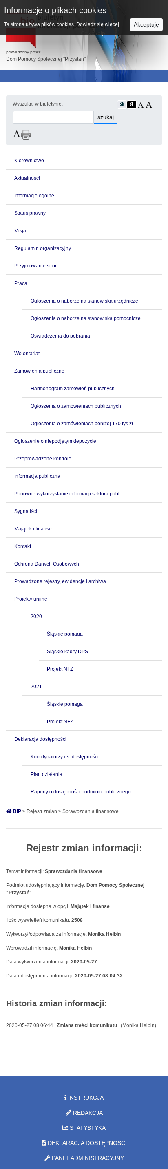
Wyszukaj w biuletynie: (38, 104)
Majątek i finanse (33, 529)
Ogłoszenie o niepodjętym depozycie (55, 441)
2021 (36, 686)
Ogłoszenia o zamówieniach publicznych (76, 406)
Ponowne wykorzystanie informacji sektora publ (66, 494)
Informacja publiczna (37, 476)
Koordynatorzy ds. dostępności (65, 757)
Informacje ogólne (34, 196)
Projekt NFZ (60, 669)
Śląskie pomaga (65, 634)
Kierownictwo (29, 161)
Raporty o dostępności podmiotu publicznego (81, 792)
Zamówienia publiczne (39, 371)
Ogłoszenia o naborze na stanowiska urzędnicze (84, 301)
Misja (20, 231)
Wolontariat (27, 353)
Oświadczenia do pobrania (60, 336)
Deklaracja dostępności (40, 739)
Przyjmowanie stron (36, 266)
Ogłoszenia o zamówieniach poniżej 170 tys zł (82, 423)
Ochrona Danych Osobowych (46, 564)
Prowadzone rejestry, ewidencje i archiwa (60, 581)
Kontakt (22, 546)
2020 (36, 616)
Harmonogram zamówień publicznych (73, 388)
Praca (20, 283)
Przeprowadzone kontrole (42, 459)
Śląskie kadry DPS (67, 651)
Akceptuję (146, 24)
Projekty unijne (30, 599)
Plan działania (46, 774)
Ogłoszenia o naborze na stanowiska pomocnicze (86, 318)
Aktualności (27, 178)
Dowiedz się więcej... (100, 24)
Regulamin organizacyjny (42, 248)
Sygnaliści (25, 511)
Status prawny (30, 213)
